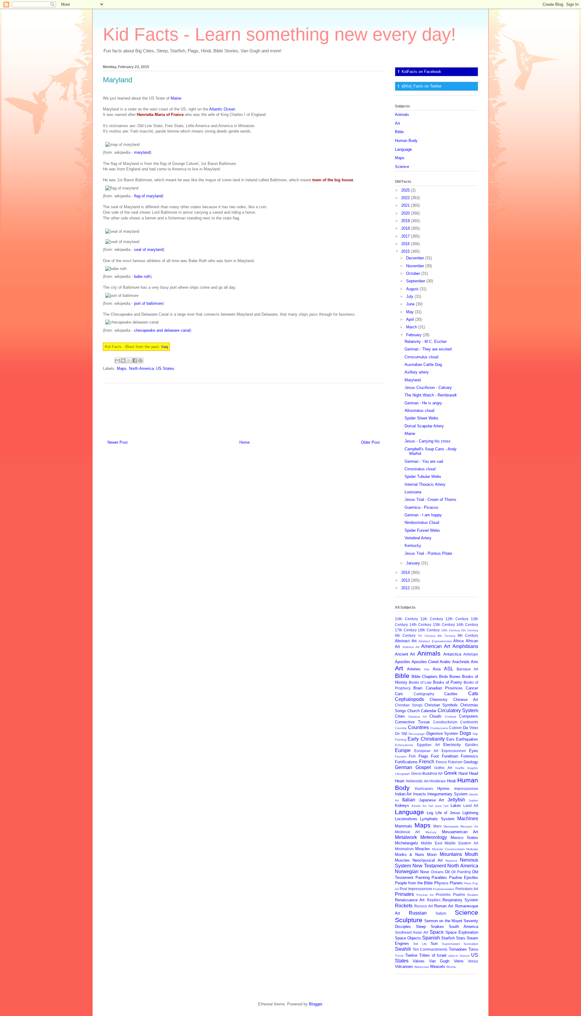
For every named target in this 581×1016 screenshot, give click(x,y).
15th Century (444, 624)
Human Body (406, 140)
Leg (430, 812)
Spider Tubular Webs (423, 476)
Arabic (445, 661)
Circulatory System (458, 710)
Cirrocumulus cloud (421, 357)
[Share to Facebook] (135, 360)
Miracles (422, 849)
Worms (451, 966)
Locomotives (406, 819)
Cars (399, 694)
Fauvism (400, 756)
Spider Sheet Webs (421, 418)
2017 (406, 236)
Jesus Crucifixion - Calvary (428, 387)
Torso (473, 949)
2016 (406, 244)
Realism (472, 894)
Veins (459, 961)
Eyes (473, 750)
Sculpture (408, 919)
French (426, 761)
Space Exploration (461, 932)
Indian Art (403, 794)
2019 (406, 221)
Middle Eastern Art (461, 843)
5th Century (469, 630)
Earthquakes (467, 739)
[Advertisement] (243, 409)
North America (141, 368)
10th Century (406, 619)
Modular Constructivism (448, 849)
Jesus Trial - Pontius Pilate (428, 553)
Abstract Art (406, 641)
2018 (406, 228)
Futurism (455, 762)
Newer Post (117, 442)
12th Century (456, 619)
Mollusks (472, 849)
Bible (399, 132)
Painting (422, 877)
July (410, 296)
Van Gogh (439, 961)
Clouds (435, 716)
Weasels (437, 966)
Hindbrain (437, 781)
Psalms (459, 894)
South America (463, 926)
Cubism (455, 728)
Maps (121, 368)
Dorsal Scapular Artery (424, 426)
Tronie (399, 955)
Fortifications (406, 762)
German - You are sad (424, 461)
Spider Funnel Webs (422, 530)
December (415, 258)
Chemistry (439, 699)
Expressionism (453, 751)
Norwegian (407, 871)
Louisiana (413, 492)
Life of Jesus (447, 812)
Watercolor (421, 966)
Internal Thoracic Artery (425, 484)
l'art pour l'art (438, 805)
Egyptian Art (428, 745)
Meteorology (433, 837)
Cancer (472, 688)
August (413, 289)
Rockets (403, 905)
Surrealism (471, 943)
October (413, 273)
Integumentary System (447, 794)
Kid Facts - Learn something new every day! (279, 34)
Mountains (451, 854)
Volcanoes (404, 966)
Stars (460, 938)
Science (402, 166)
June (411, 304)
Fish (412, 756)
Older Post (370, 442)
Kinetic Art (419, 805)
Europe (403, 750)
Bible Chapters (425, 676)
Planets (456, 883)
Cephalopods (409, 699)
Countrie (401, 728)
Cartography (424, 694)
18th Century (429, 630)
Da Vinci (470, 727)
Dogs (465, 733)
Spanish (431, 937)
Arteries (414, 669)
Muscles (402, 860)
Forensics (469, 756)
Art (397, 123)
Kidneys (402, 805)
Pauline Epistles (463, 877)
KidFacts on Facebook (421, 71)
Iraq (164, 346)
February (414, 335)
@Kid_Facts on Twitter (421, 86)
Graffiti (459, 768)
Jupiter (473, 800)
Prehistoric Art (466, 889)
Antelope (470, 654)
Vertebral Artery (418, 538)
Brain (417, 688)
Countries (418, 727)
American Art (435, 646)
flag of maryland (148, 196)
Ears (450, 739)
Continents (469, 722)
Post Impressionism (416, 889)
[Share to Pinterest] (140, 360)
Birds (443, 676)
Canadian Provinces (444, 688)
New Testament (429, 865)
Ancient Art (405, 654)
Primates (404, 894)
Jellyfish (456, 799)
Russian (418, 913)
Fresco (441, 762)
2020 (406, 213)
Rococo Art (423, 906)
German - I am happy (423, 515)
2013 (406, 580)
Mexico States (464, 837)
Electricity (452, 744)
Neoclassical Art (427, 860)
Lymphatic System (437, 819)
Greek (450, 773)
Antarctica (452, 654)
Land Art (470, 805)
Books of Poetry (447, 682)
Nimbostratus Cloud (422, 522)
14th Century (420, 624)
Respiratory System (460, 900)
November (415, 266)
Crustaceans (439, 728)
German (403, 767)
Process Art (424, 894)
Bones (455, 676)
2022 (406, 198)
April (410, 319)
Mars (437, 826)
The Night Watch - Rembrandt (431, 395)
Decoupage (417, 733)
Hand (463, 773)
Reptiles (434, 900)
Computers (468, 716)
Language (403, 149)
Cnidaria (450, 716)
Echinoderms (404, 745)
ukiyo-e (453, 955)
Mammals (403, 826)
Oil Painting (461, 872)
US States (165, 368)
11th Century (431, 619)
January (413, 563)
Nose (424, 872)
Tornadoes (458, 949)
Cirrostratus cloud (420, 469)
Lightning (470, 812)
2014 (406, 572)
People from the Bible (414, 883)
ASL (448, 668)
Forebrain (450, 756)
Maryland (413, 380)
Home (244, 442)
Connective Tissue (412, 722)
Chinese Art (465, 699)
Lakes (456, 805)
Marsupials (451, 826)
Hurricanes (424, 789)
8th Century (446, 635)
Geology (471, 762)
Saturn (440, 913)
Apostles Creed (425, 661)
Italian (408, 799)
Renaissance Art (410, 900)
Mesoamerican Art (460, 832)
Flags (423, 756)
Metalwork (406, 837)
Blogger (315, 1004)
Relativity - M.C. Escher (426, 341)
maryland (142, 152)
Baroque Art (467, 669)
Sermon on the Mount (443, 921)
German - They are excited (428, 349)
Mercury (430, 832)
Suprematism (451, 943)
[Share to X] (129, 360)
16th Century (467, 624)
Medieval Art (407, 832)
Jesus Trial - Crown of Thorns (430, 499)
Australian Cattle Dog (423, 364)
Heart (399, 781)
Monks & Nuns (409, 854)
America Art (410, 647)
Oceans (437, 872)
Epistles (471, 745)
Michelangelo (406, 843)
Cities (400, 716)
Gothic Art (443, 768)
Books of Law (420, 682)
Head (473, 773)
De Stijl (401, 733)
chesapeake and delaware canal (162, 330)
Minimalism (404, 849)
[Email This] (117, 360)
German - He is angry (423, 403)
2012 (406, 588)
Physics (441, 883)
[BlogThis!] (123, 360)
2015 (406, 251)
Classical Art (417, 716)
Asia (437, 669)
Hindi (451, 781)
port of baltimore (148, 303)
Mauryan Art (469, 826)
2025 (406, 190)
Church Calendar (421, 711)
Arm (474, 661)
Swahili (403, 949)
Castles (451, 694)
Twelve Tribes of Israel (426, 955)
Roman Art (443, 906)
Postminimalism (443, 889)
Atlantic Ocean (222, 109)
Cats (473, 693)
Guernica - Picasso (421, 507)
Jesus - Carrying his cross (428, 441)
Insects (419, 794)
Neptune (451, 860)
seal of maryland (148, 249)
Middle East (431, 843)
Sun (434, 943)
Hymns (443, 788)
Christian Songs (408, 705)
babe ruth (142, 276)
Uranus (465, 955)
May (410, 312)
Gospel (423, 767)
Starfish (448, 938)
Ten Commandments (430, 949)
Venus (473, 961)
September (416, 281)
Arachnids (461, 661)
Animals (402, 114)
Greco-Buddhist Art (426, 773)
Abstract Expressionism (435, 641)
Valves (419, 961)
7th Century (426, 635)
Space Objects (408, 938)
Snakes (437, 926)
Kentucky (413, 545)
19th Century (450, 630)
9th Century (468, 635)
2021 (406, 205)
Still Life (420, 943)
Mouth (471, 854)
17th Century (406, 630)
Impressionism (466, 789)
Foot (435, 756)
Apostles (402, 661)
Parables (439, 877)
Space (437, 932)
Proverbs (443, 894)
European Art (426, 751)
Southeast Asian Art (411, 932)
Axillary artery (417, 372)
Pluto (467, 883)
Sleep (421, 926)
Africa (458, 641)
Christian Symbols (441, 705)
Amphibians (465, 646)
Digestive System (442, 733)
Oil (447, 872)
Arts (426, 669)
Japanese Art (431, 800)
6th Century (405, 635)
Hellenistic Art (417, 781)
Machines (467, 818)
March (412, 327)
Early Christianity (426, 738)
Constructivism (445, 722)
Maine (176, 98)
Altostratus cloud (419, 410)
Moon (432, 854)
